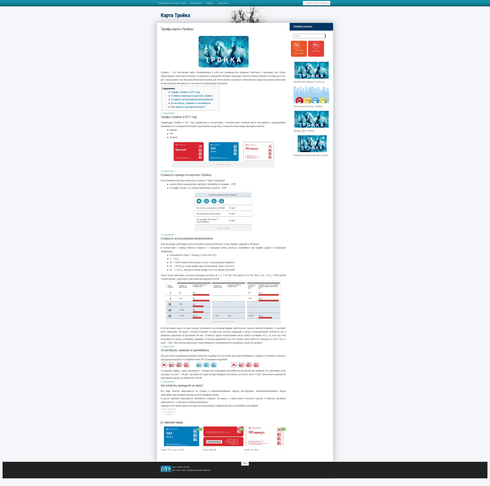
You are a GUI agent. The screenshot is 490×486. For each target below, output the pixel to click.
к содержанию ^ (168, 113)
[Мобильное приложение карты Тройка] (311, 143)
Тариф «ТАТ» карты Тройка (172, 449)
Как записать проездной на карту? (188, 106)
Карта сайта (223, 3)
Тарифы (209, 3)
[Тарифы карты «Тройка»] (311, 119)
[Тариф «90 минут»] (265, 436)
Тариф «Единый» (209, 449)
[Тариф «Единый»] (223, 436)
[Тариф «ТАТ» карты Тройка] (181, 436)
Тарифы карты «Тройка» (304, 130)
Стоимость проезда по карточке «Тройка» (192, 95)
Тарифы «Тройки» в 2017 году (185, 92)
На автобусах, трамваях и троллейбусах (191, 103)
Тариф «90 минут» (252, 449)
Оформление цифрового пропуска (309, 81)
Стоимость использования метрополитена (192, 99)
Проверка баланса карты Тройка (172, 3)
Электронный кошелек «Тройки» (308, 106)
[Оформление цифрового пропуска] (311, 70)
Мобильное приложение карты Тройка (310, 155)
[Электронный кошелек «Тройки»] (311, 94)
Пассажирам (195, 3)
